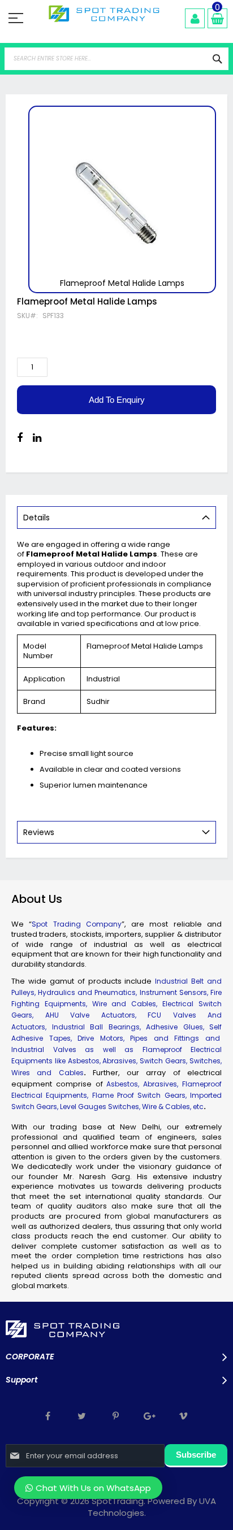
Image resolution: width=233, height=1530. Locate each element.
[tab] (116, 517)
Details (36, 517)
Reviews (38, 832)
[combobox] (116, 58)
